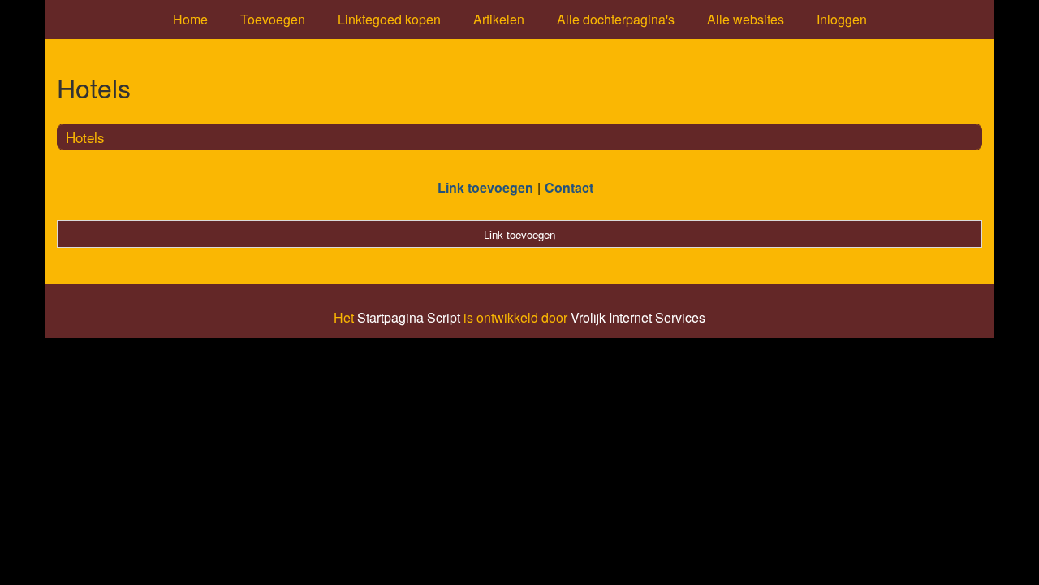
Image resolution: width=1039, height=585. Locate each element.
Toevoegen (272, 19)
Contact (569, 187)
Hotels (85, 137)
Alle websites (745, 19)
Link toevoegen (485, 187)
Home (190, 19)
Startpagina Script (408, 318)
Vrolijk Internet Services (638, 318)
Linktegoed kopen (389, 19)
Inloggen (842, 19)
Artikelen (498, 19)
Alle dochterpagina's (616, 19)
